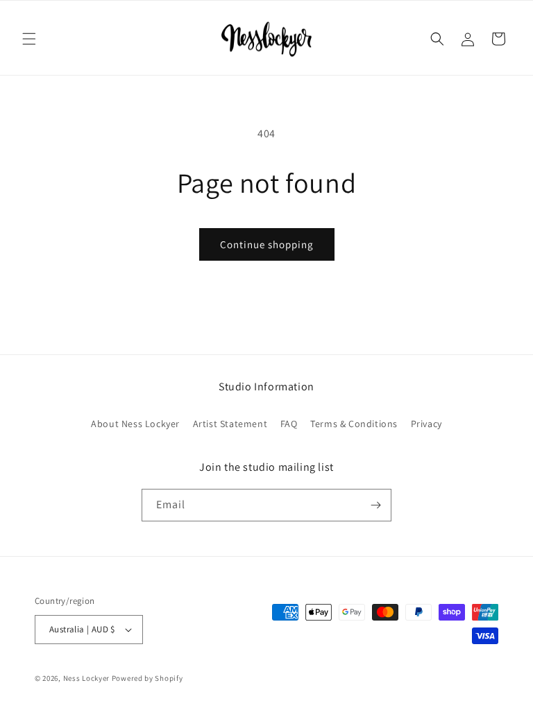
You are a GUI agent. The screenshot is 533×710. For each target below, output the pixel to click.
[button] (29, 39)
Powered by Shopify (147, 678)
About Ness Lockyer (135, 423)
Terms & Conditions (354, 423)
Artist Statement (230, 423)
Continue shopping (267, 244)
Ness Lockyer (86, 678)
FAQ (289, 423)
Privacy (426, 423)
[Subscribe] (375, 505)
